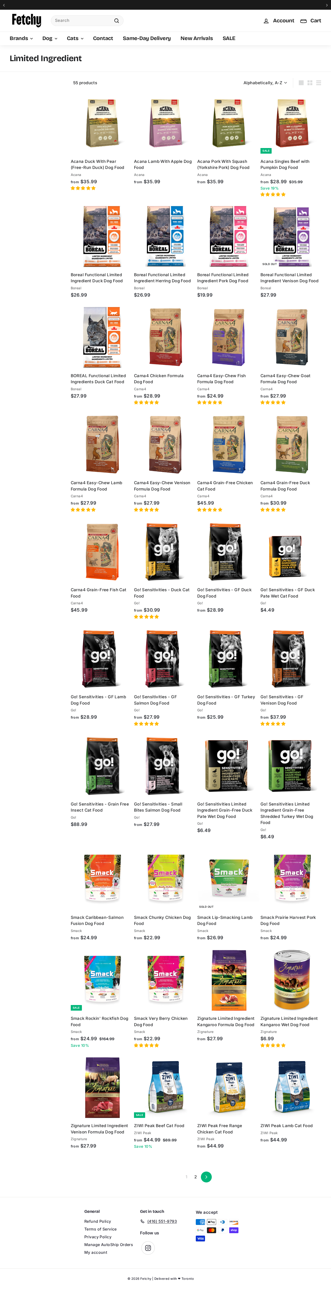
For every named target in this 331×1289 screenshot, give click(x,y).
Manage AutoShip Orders (108, 1244)
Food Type (19, 106)
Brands (19, 38)
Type (14, 80)
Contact (103, 38)
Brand (15, 93)
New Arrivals (197, 38)
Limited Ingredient (31, 128)
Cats (73, 38)
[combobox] (87, 20)
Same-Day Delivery (147, 38)
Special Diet (20, 119)
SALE (229, 38)
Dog (47, 38)
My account (95, 1252)
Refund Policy (97, 1221)
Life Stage (19, 152)
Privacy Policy (97, 1236)
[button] (84, 188)
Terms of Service (100, 1229)
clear (57, 119)
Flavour (17, 139)
